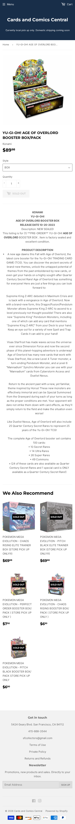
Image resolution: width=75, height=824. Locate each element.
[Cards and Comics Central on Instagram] (40, 801)
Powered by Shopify (57, 811)
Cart (69, 4)
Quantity (7, 176)
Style (5, 160)
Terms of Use (37, 745)
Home (6, 44)
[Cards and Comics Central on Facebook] (34, 801)
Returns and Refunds (38, 758)
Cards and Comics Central (37, 20)
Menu (10, 4)
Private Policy (37, 751)
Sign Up (65, 785)
